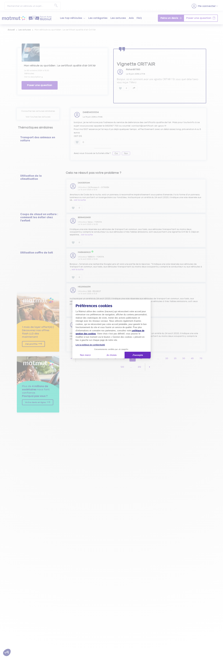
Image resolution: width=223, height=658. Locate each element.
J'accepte (137, 355)
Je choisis (111, 355)
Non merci (85, 355)
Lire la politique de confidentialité (90, 345)
